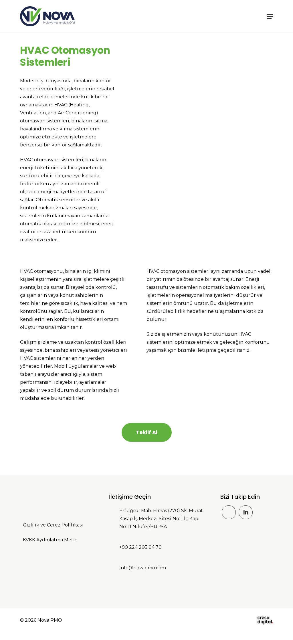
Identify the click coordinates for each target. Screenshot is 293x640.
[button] (270, 16)
